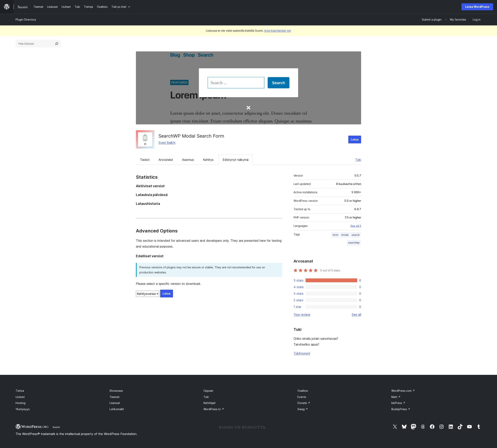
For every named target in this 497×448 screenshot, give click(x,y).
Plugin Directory (26, 19)
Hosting (20, 403)
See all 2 (355, 225)
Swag (302, 409)
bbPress (398, 403)
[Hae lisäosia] (57, 44)
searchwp (354, 242)
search (356, 234)
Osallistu (302, 390)
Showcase (116, 390)
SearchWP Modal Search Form (191, 136)
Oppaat (208, 390)
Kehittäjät (209, 403)
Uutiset (20, 397)
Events (301, 397)
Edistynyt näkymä (235, 160)
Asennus (188, 160)
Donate (303, 403)
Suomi (56, 427)
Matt (396, 397)
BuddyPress (400, 409)
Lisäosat (114, 403)
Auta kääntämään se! (277, 30)
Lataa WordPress (477, 6)
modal (344, 234)
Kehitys (208, 160)
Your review (302, 314)
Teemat (114, 397)
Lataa (355, 139)
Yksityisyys (23, 409)
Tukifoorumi (302, 353)
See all (356, 314)
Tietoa (20, 390)
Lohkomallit (116, 409)
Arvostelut (166, 160)
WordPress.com (403, 390)
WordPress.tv (213, 409)
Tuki (358, 160)
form (335, 234)
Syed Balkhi (166, 143)
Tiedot (144, 160)
